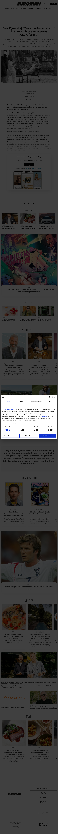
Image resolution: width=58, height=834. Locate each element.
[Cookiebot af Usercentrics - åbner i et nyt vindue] (49, 397)
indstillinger (43, 416)
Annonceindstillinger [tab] (36, 401)
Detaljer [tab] (22, 401)
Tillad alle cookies (47, 435)
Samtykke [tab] (7, 401)
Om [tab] (50, 401)
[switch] (22, 430)
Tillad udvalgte (29, 435)
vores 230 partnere (10, 409)
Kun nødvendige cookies (10, 435)
